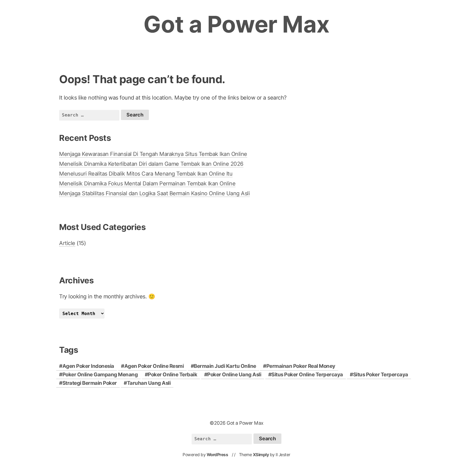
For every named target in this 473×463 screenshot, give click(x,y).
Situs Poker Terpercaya (380, 374)
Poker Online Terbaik (172, 374)
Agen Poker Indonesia (88, 366)
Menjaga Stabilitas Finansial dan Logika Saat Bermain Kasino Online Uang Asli (154, 193)
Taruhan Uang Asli (149, 383)
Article (67, 243)
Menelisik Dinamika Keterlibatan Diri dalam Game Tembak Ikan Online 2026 (151, 164)
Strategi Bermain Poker (89, 383)
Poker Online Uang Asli (234, 374)
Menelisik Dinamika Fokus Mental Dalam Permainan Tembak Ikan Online (147, 183)
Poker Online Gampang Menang (100, 374)
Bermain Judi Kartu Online (225, 366)
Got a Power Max (236, 24)
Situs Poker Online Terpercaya (307, 374)
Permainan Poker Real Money (300, 366)
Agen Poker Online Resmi (154, 366)
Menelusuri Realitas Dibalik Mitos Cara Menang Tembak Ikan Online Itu (145, 173)
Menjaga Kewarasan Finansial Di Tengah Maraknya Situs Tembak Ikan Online (153, 154)
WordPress (217, 454)
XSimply (261, 454)
